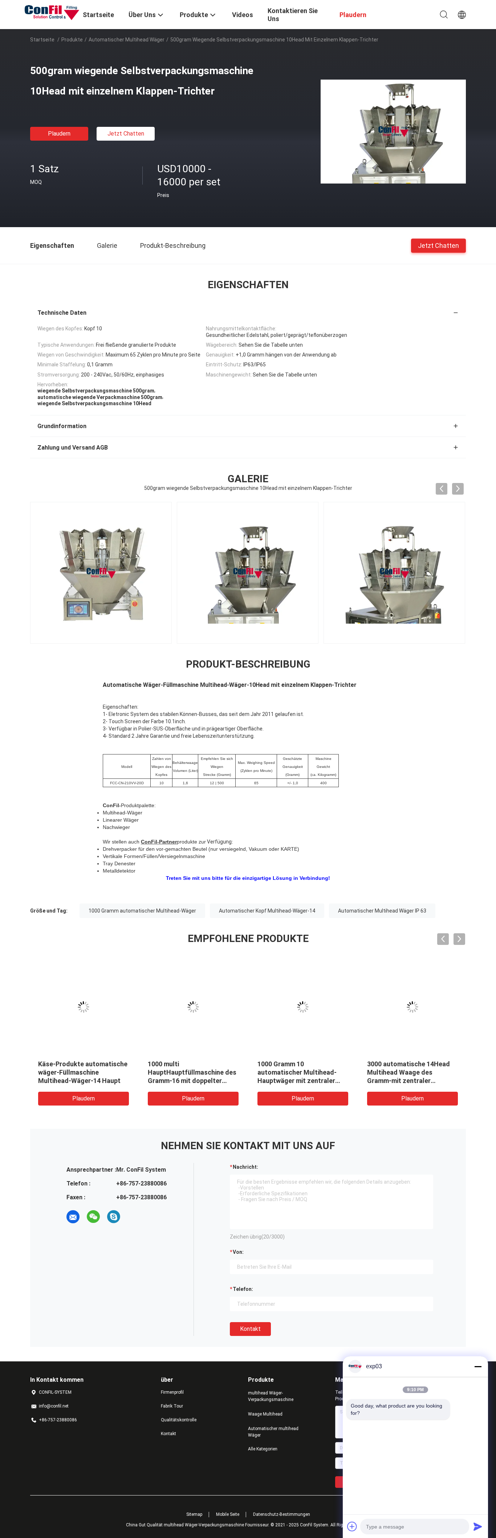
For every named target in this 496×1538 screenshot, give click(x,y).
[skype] (113, 1216)
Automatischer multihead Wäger (126, 40)
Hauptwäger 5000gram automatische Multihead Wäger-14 (294, 1072)
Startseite (42, 40)
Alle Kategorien (262, 1449)
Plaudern (59, 133)
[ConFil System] (52, 12)
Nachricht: (245, 1167)
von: (238, 1252)
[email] (73, 1216)
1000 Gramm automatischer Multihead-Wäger (142, 911)
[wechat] (93, 1216)
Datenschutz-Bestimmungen (281, 1514)
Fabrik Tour (172, 1406)
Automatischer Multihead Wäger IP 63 (382, 911)
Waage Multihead (265, 1414)
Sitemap (194, 1514)
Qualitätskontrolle (178, 1419)
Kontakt (250, 1328)
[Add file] (352, 1526)
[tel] (134, 1216)
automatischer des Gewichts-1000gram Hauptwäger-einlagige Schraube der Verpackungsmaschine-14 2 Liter (412, 1080)
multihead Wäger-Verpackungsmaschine (270, 1396)
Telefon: (243, 1289)
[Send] (478, 1526)
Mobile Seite (227, 1514)
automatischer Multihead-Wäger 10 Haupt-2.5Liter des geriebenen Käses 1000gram (81, 1072)
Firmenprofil (172, 1392)
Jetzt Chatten (125, 133)
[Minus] (477, 1366)
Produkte (72, 40)
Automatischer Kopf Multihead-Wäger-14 (267, 911)
